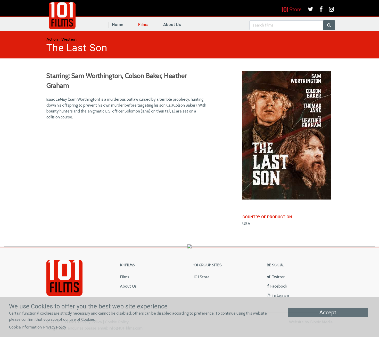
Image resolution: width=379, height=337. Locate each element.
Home (117, 24)
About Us (172, 24)
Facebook (278, 286)
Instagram (279, 295)
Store (295, 9)
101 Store (201, 276)
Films (143, 24)
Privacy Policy (54, 327)
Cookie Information (25, 327)
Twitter (278, 276)
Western (69, 39)
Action (52, 39)
